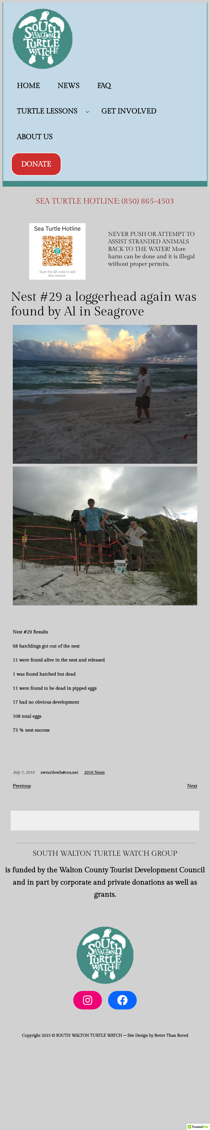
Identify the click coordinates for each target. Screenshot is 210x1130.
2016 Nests (94, 772)
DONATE (36, 164)
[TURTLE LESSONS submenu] (87, 111)
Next (192, 786)
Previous (22, 786)
